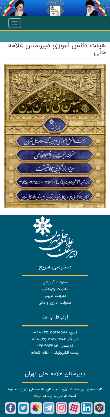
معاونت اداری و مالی (55, 302)
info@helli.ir (40, 352)
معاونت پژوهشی (55, 289)
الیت (37, 396)
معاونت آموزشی (55, 282)
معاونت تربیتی (55, 296)
